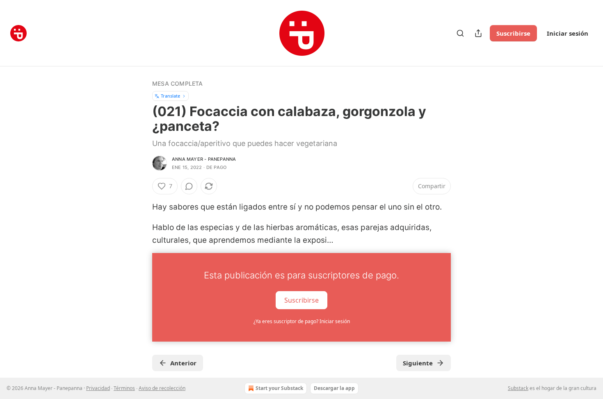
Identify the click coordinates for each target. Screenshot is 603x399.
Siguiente (418, 363)
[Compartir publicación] (478, 33)
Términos (124, 388)
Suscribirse (513, 33)
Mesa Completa (177, 83)
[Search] (460, 33)
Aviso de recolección (162, 388)
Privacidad (98, 388)
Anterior (183, 363)
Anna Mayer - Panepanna (204, 159)
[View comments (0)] (189, 186)
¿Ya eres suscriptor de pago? (302, 321)
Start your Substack (279, 388)
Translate (170, 96)
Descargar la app (334, 388)
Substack (518, 388)
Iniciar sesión (567, 33)
